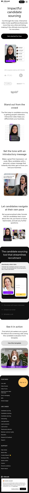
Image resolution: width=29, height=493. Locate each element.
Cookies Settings (15, 488)
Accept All (23, 488)
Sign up (22, 2)
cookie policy (15, 486)
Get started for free (14, 36)
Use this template (14, 343)
